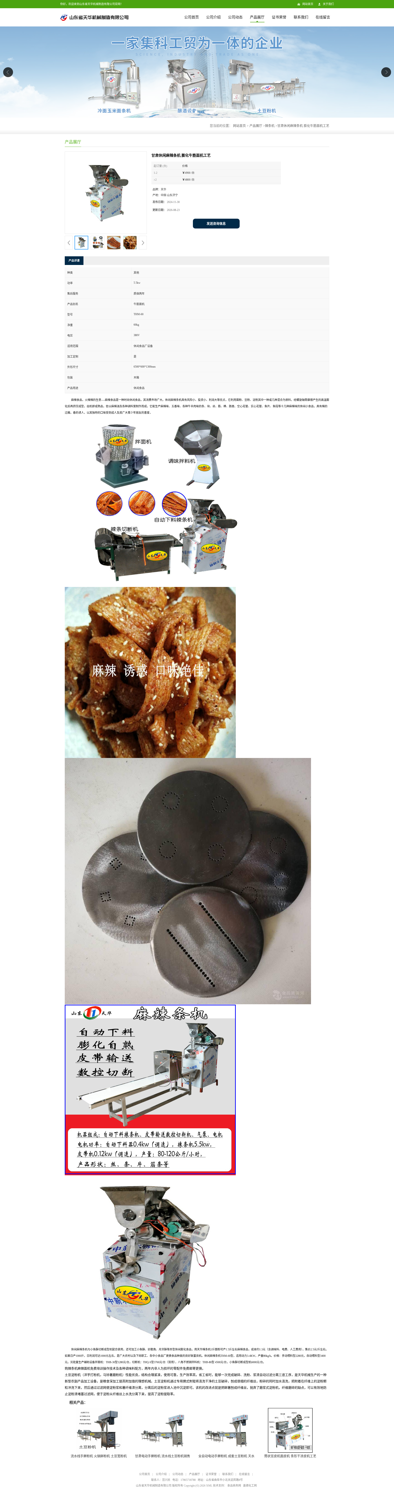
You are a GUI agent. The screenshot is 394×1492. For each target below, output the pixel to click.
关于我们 (328, 4)
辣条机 (270, 125)
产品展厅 (257, 17)
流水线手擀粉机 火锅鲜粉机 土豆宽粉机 (99, 1456)
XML (209, 1485)
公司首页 (191, 17)
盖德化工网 (250, 1485)
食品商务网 (234, 1485)
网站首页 (307, 4)
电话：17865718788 (184, 1480)
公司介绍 (213, 17)
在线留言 (323, 17)
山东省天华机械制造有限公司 (153, 1485)
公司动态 (235, 17)
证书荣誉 (279, 17)
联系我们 (301, 17)
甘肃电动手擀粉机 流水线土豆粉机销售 (162, 1456)
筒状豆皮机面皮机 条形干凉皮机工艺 (290, 1456)
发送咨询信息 (216, 223)
